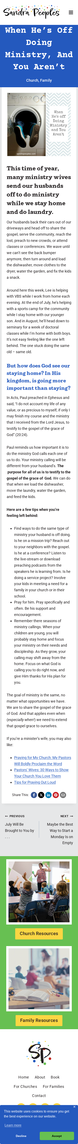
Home (23, 1077)
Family (46, 80)
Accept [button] (57, 1136)
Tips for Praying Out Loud (35, 782)
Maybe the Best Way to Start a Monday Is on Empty (60, 829)
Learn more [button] (13, 1125)
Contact (39, 1095)
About (40, 1077)
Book (55, 1077)
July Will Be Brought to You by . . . (19, 826)
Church (32, 80)
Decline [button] (21, 1136)
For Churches (25, 1086)
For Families (53, 1086)
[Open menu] (71, 12)
